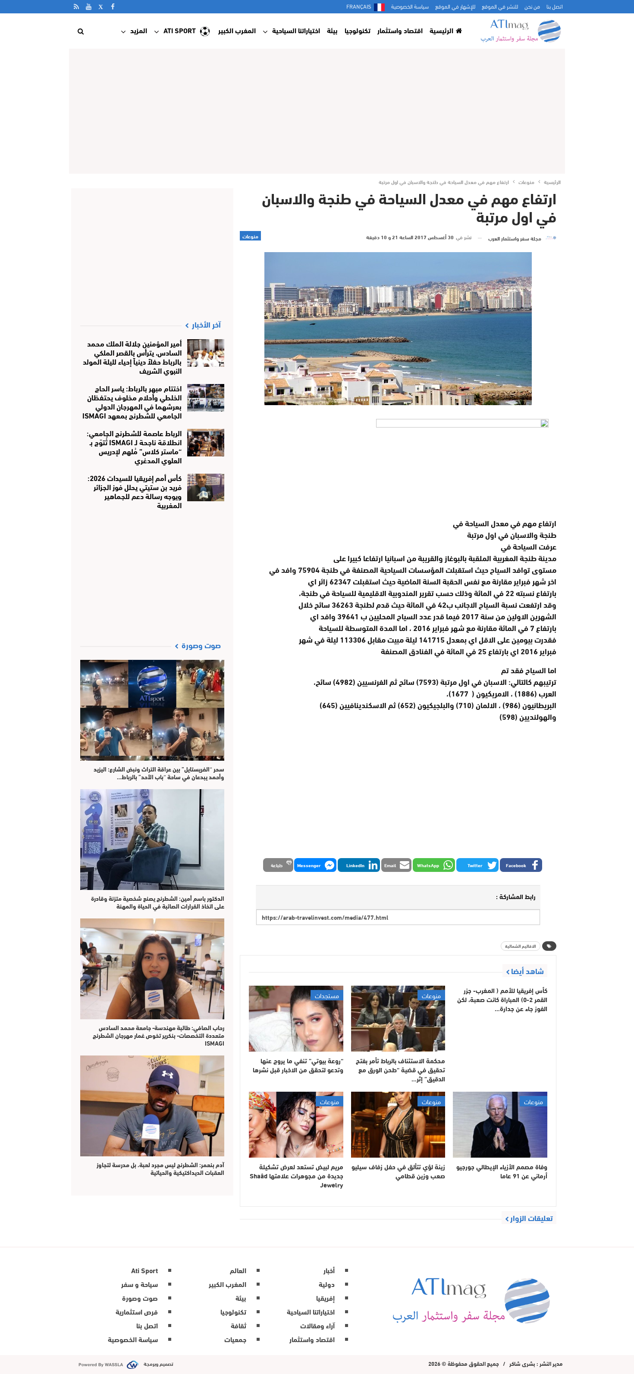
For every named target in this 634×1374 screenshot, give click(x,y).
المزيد (138, 30)
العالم (238, 1270)
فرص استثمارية (137, 1311)
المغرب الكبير (237, 30)
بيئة (332, 30)
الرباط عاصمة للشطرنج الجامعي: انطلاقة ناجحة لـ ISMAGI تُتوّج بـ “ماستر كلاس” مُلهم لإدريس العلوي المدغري (134, 446)
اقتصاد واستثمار (400, 30)
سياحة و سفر (139, 1283)
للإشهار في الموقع (455, 6)
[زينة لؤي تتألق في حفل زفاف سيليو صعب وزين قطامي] (398, 1125)
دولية (327, 1283)
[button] (521, 865)
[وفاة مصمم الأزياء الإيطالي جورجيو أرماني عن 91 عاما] (500, 1125)
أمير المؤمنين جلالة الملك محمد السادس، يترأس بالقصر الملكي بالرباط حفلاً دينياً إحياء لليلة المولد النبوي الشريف (132, 356)
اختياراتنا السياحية (296, 30)
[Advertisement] (317, 111)
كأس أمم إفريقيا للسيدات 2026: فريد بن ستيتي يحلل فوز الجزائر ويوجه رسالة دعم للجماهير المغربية (135, 491)
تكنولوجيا (357, 30)
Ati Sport (179, 30)
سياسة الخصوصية (410, 6)
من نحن (532, 6)
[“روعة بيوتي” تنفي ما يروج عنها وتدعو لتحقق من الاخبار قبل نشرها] (296, 1019)
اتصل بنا (554, 6)
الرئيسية (441, 30)
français (358, 6)
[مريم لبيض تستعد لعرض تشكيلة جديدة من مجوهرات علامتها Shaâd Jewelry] (296, 1125)
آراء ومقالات (317, 1325)
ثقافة (238, 1325)
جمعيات (235, 1339)
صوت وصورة (140, 1297)
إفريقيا (325, 1297)
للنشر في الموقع (500, 6)
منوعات (250, 235)
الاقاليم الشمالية (520, 946)
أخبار (329, 1270)
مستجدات (327, 995)
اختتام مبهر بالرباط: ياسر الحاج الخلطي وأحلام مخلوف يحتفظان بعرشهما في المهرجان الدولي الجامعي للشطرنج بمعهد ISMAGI (132, 401)
